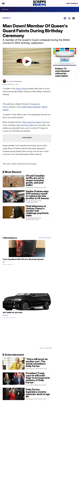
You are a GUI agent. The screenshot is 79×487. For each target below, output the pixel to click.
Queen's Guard (21, 88)
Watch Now (71, 3)
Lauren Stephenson (15, 81)
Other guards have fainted (31, 122)
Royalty (7, 18)
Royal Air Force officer (25, 125)
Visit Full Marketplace (45, 237)
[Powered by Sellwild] (48, 348)
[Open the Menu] (3, 3)
